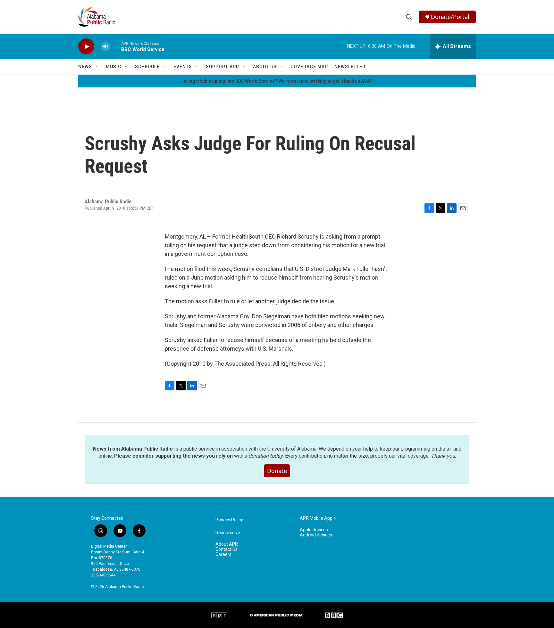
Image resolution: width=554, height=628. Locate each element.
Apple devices (314, 529)
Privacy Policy (229, 520)
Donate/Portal (450, 16)
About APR (226, 544)
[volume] (105, 46)
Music (113, 66)
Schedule (147, 66)
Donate (277, 471)
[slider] (116, 46)
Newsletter (349, 66)
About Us (265, 66)
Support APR (222, 66)
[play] (86, 46)
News (85, 66)
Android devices (316, 535)
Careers (223, 554)
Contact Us (226, 549)
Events (182, 66)
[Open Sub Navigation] (96, 66)
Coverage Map (309, 66)
